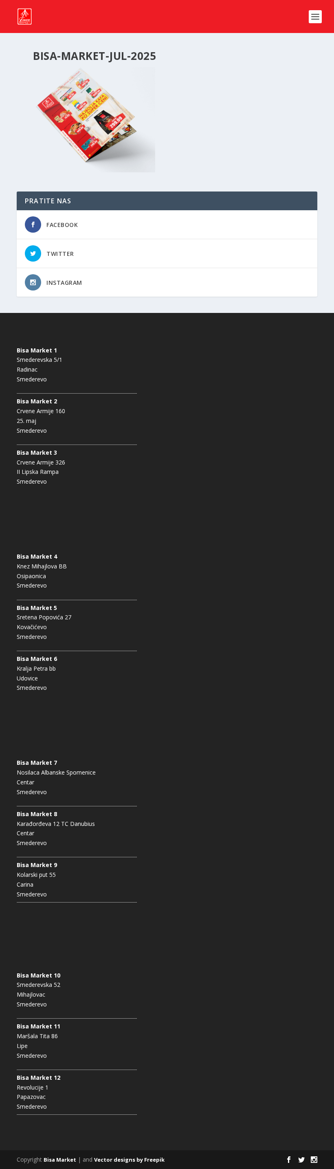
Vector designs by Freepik (129, 1159)
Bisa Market (60, 1159)
